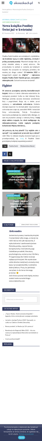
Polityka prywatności (26, 434)
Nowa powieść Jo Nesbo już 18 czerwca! (19, 326)
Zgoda (21, 437)
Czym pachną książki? (12, 339)
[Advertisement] (21, 383)
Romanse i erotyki (13, 171)
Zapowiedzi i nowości (11, 22)
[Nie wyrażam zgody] (39, 432)
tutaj (21, 138)
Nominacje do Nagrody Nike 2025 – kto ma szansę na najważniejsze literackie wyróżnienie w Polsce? (21, 332)
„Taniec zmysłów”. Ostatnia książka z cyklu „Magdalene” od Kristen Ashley (21, 205)
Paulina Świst (13, 146)
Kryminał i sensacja (10, 20)
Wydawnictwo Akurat (27, 146)
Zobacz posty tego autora (29, 224)
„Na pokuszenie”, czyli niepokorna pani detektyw (21, 178)
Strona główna (7, 9)
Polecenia (22, 20)
